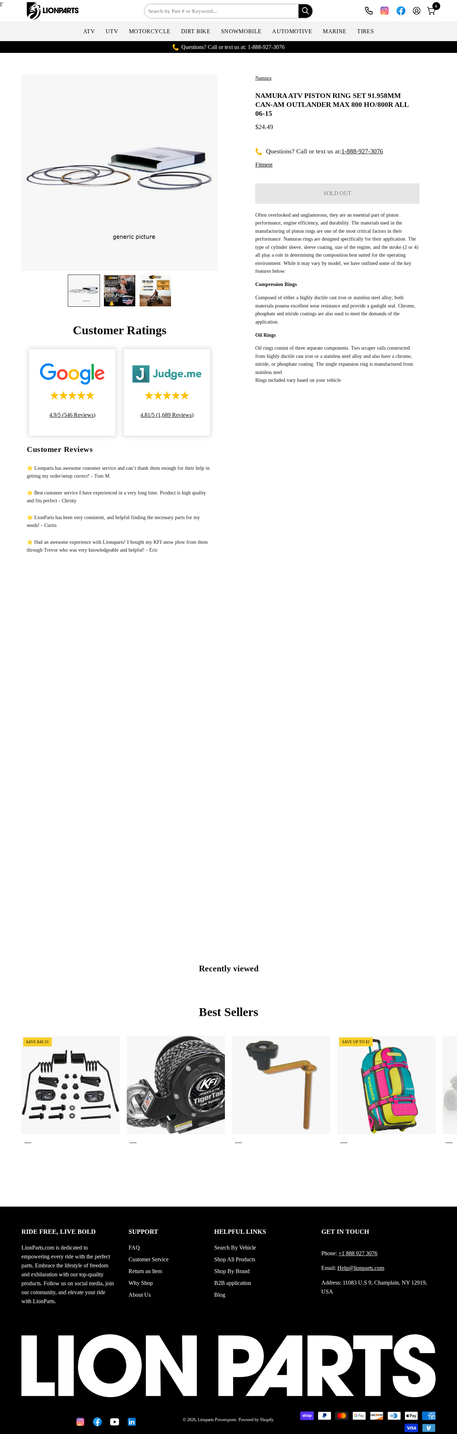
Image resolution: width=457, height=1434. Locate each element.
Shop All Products (234, 1259)
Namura (263, 78)
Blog (219, 1295)
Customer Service (149, 1259)
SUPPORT (143, 1231)
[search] (305, 11)
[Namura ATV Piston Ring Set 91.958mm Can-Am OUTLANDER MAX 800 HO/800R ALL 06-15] (84, 291)
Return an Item (145, 1271)
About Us (140, 1295)
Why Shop (141, 1283)
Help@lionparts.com (360, 1268)
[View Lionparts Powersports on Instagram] (384, 11)
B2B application (232, 1283)
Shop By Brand (232, 1271)
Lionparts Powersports (217, 1419)
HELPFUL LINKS (240, 1231)
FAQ (134, 1248)
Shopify (266, 1419)
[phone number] (368, 10)
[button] (89, 31)
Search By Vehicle (235, 1248)
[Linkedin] (130, 1421)
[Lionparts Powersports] (53, 11)
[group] (228, 1091)
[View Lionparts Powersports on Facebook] (401, 11)
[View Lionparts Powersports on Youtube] (113, 1421)
